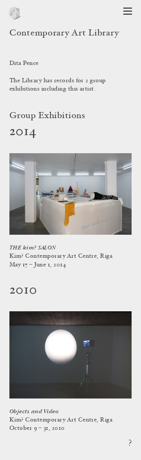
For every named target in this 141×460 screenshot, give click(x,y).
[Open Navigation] (128, 11)
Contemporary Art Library (64, 33)
